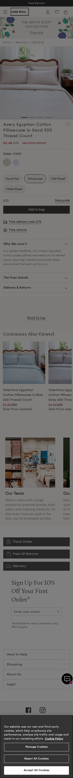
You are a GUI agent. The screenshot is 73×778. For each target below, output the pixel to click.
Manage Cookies (36, 747)
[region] (36, 746)
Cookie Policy (54, 738)
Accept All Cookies (36, 770)
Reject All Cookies (36, 758)
